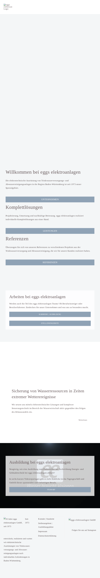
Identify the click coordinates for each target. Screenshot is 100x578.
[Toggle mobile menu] (95, 7)
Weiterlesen (83, 420)
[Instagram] (70, 530)
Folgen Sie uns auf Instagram (84, 530)
